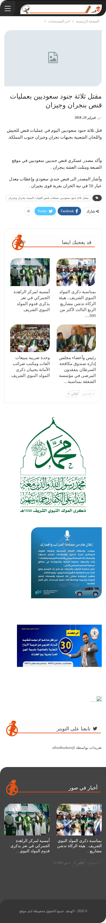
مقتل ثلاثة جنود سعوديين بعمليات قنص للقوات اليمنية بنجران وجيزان (48, 197)
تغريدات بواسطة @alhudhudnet (77, 747)
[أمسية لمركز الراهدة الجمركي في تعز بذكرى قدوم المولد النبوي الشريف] (30, 272)
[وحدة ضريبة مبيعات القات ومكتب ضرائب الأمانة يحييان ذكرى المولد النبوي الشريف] (30, 338)
